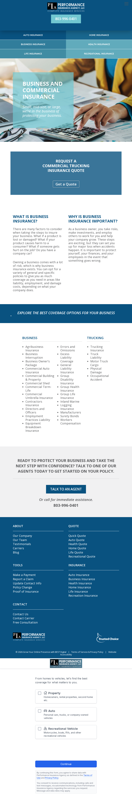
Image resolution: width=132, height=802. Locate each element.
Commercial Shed (37, 383)
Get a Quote (66, 184)
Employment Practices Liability (37, 418)
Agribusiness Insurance (34, 348)
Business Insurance (33, 44)
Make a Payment (24, 575)
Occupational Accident (99, 377)
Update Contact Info (27, 583)
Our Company (22, 536)
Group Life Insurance (67, 396)
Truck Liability (95, 356)
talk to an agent (66, 489)
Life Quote (75, 552)
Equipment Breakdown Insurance (33, 427)
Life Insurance (33, 53)
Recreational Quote (81, 556)
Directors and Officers (34, 410)
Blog (16, 552)
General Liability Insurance (67, 368)
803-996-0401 (66, 18)
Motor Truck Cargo (99, 363)
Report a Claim (23, 579)
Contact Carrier (23, 618)
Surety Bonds (69, 416)
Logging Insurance (67, 407)
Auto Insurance (33, 35)
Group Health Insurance (69, 388)
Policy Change (22, 587)
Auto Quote (76, 540)
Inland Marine (69, 401)
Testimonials (22, 544)
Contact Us (20, 614)
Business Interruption (34, 356)
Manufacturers (70, 412)
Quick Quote (77, 536)
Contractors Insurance (33, 403)
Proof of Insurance (26, 591)
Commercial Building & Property (39, 377)
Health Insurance (99, 44)
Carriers (18, 548)
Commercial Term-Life (38, 388)
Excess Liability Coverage (66, 357)
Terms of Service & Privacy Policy (87, 651)
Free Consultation (25, 622)
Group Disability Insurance (67, 379)
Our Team (20, 540)
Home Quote (77, 548)
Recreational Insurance (99, 53)
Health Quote (77, 544)
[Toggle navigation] (126, 4)
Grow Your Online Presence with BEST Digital (45, 651)
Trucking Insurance (97, 348)
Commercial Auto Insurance (37, 370)
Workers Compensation (70, 421)
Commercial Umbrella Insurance (39, 396)
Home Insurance (99, 35)
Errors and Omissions (67, 348)
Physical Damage (96, 370)
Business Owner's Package (37, 363)
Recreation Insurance (83, 595)
